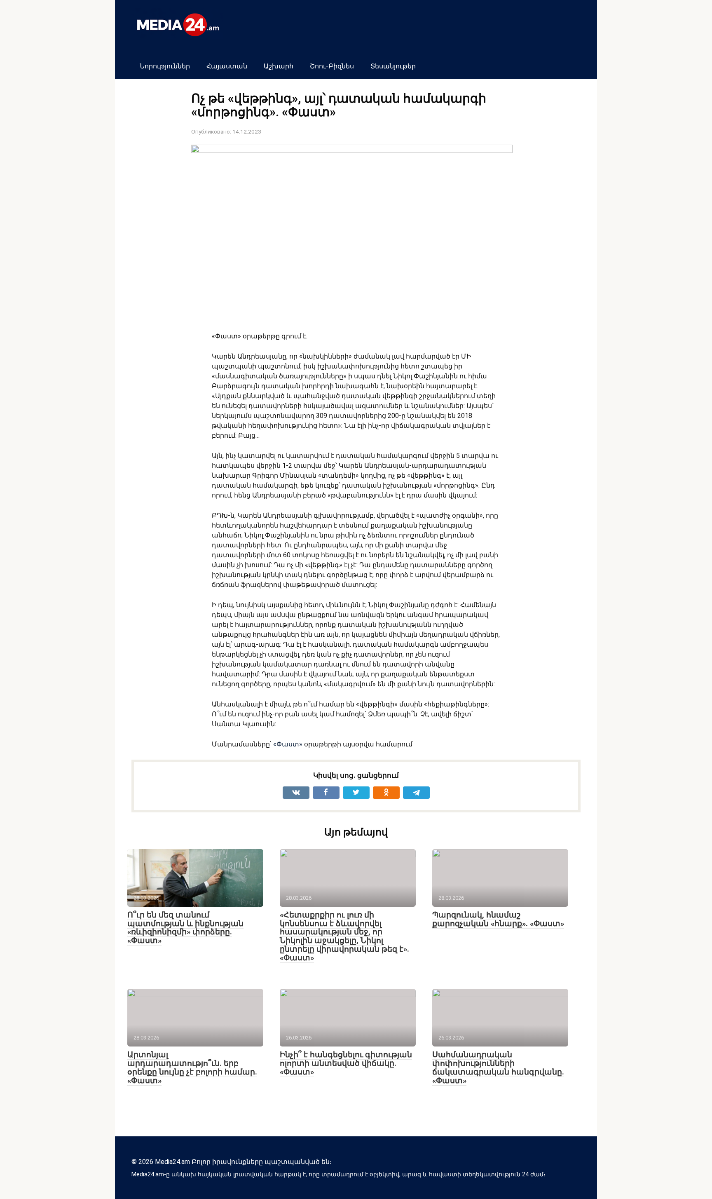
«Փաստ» (287, 744)
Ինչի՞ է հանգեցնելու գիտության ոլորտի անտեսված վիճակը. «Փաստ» (346, 1063)
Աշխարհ (278, 66)
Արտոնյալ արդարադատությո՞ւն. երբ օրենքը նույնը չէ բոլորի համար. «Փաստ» (192, 1067)
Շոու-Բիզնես (332, 66)
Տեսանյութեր (393, 66)
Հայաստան (226, 66)
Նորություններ (165, 66)
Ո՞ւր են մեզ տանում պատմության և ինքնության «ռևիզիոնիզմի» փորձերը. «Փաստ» (185, 928)
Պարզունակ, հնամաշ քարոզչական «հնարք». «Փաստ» (498, 919)
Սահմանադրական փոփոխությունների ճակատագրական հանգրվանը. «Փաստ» (498, 1067)
